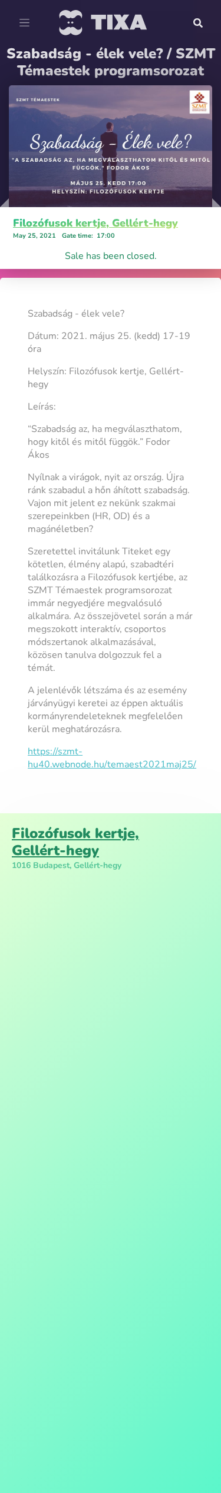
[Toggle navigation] (24, 23)
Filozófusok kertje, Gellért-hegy (95, 223)
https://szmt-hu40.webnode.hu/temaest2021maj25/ (112, 758)
